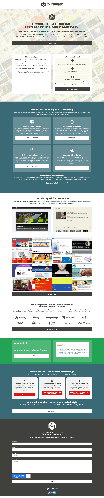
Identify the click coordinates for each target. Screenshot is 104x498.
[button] (56, 349)
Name (14, 441)
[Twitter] (54, 492)
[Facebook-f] (50, 492)
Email (13, 447)
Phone (14, 453)
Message (14, 459)
